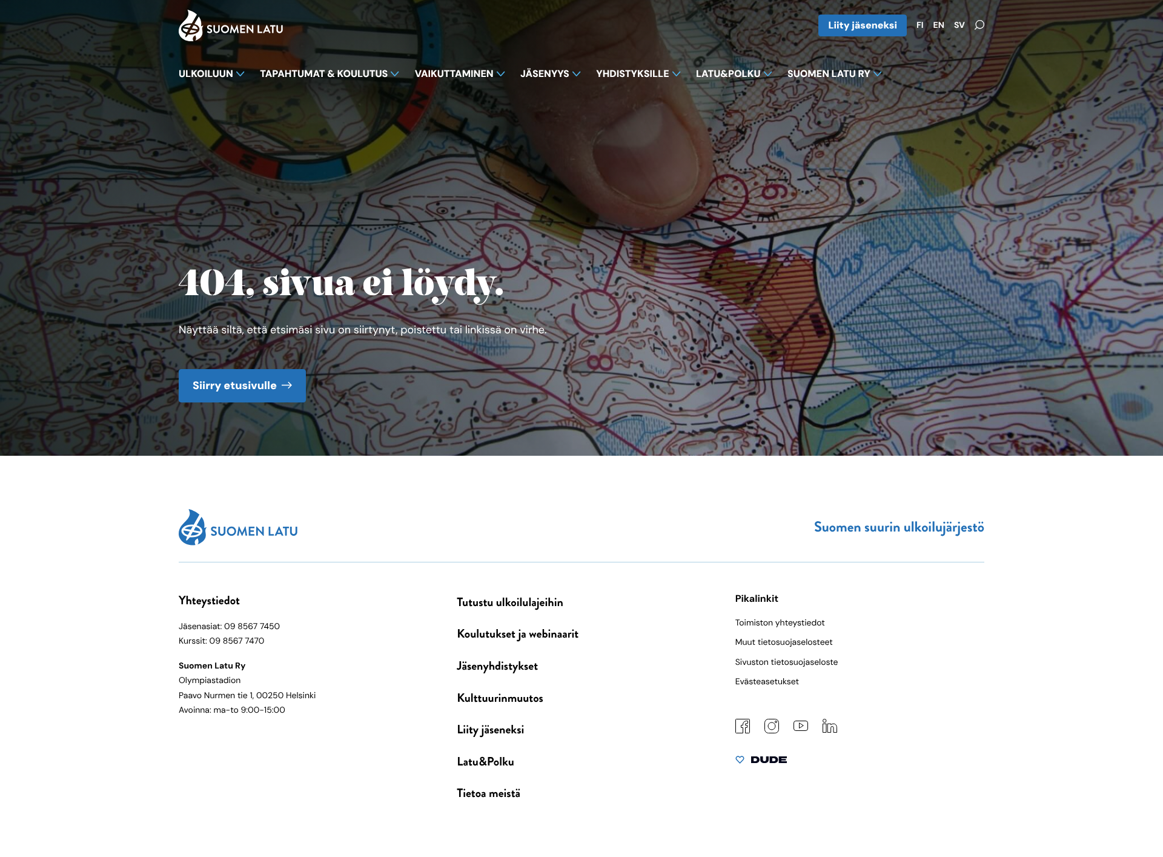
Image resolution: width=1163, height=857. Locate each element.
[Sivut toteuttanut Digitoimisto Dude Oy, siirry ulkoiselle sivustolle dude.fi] (761, 762)
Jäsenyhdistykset (497, 666)
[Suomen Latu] (231, 37)
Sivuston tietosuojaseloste (786, 662)
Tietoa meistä (488, 793)
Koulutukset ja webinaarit (517, 633)
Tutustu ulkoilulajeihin (510, 602)
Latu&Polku (485, 761)
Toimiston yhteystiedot (780, 623)
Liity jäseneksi (862, 25)
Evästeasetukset (767, 681)
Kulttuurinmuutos (500, 698)
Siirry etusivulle (235, 385)
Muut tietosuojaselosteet (784, 642)
